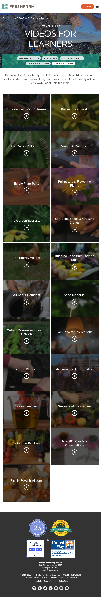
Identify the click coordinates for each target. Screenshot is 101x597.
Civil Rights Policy (62, 581)
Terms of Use (49, 581)
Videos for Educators (38, 64)
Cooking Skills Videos (71, 58)
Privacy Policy (37, 581)
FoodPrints (12, 18)
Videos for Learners (63, 64)
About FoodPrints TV (29, 58)
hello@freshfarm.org (50, 570)
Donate (87, 6)
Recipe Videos (50, 58)
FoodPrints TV (24, 18)
